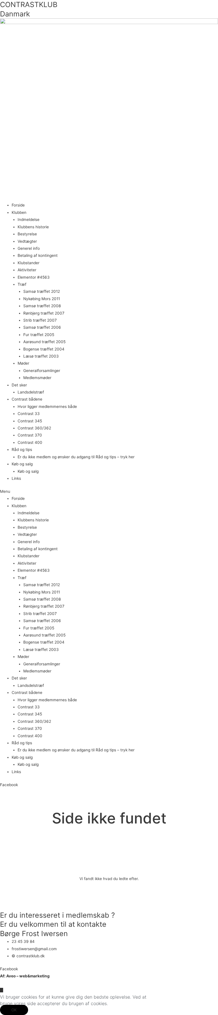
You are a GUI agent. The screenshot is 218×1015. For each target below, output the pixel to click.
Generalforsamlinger (41, 370)
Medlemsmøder (37, 377)
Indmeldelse (28, 219)
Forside (18, 205)
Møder (23, 363)
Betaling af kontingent (38, 255)
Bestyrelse (27, 234)
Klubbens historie (33, 227)
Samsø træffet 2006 (42, 327)
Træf (22, 284)
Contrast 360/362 (34, 428)
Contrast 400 (30, 442)
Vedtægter (27, 241)
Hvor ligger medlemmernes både (47, 406)
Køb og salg (22, 464)
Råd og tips (22, 449)
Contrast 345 (30, 421)
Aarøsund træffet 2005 (44, 341)
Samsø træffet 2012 (41, 291)
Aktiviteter (27, 270)
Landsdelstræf (31, 392)
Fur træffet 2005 (38, 334)
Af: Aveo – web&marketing (25, 976)
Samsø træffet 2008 (42, 306)
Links (16, 478)
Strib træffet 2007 (40, 320)
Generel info (29, 248)
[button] (109, 491)
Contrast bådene (27, 399)
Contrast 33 (29, 413)
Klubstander (28, 263)
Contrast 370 (30, 435)
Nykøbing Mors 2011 (41, 298)
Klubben (19, 212)
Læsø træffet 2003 (41, 356)
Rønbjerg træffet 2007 (43, 313)
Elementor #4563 (34, 277)
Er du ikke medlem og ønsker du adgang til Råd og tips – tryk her (76, 457)
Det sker (19, 385)
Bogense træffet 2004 (43, 349)
